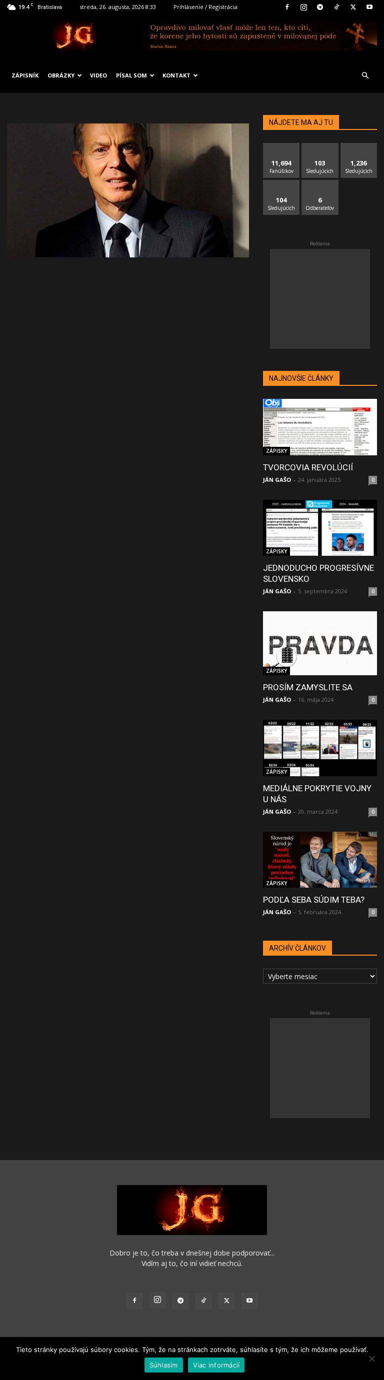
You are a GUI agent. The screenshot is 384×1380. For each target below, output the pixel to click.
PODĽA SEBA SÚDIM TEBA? (313, 900)
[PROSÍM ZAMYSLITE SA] (320, 643)
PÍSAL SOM (131, 75)
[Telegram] (320, 7)
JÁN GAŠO (277, 479)
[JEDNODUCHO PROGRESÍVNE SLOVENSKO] (320, 528)
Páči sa (281, 146)
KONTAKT (176, 75)
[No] (371, 1359)
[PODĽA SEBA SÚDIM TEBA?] (320, 860)
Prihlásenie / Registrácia (206, 6)
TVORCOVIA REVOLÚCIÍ (308, 467)
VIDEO (98, 75)
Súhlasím (164, 1365)
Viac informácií (216, 1365)
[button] (365, 75)
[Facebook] (287, 7)
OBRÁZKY (61, 75)
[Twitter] (353, 7)
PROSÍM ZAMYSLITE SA (307, 687)
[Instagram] (303, 7)
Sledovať (320, 146)
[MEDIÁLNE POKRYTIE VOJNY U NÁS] (320, 748)
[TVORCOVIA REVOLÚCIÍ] (320, 427)
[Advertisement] (320, 299)
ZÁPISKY (276, 450)
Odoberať (320, 183)
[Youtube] (369, 7)
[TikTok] (336, 7)
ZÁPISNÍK (25, 75)
